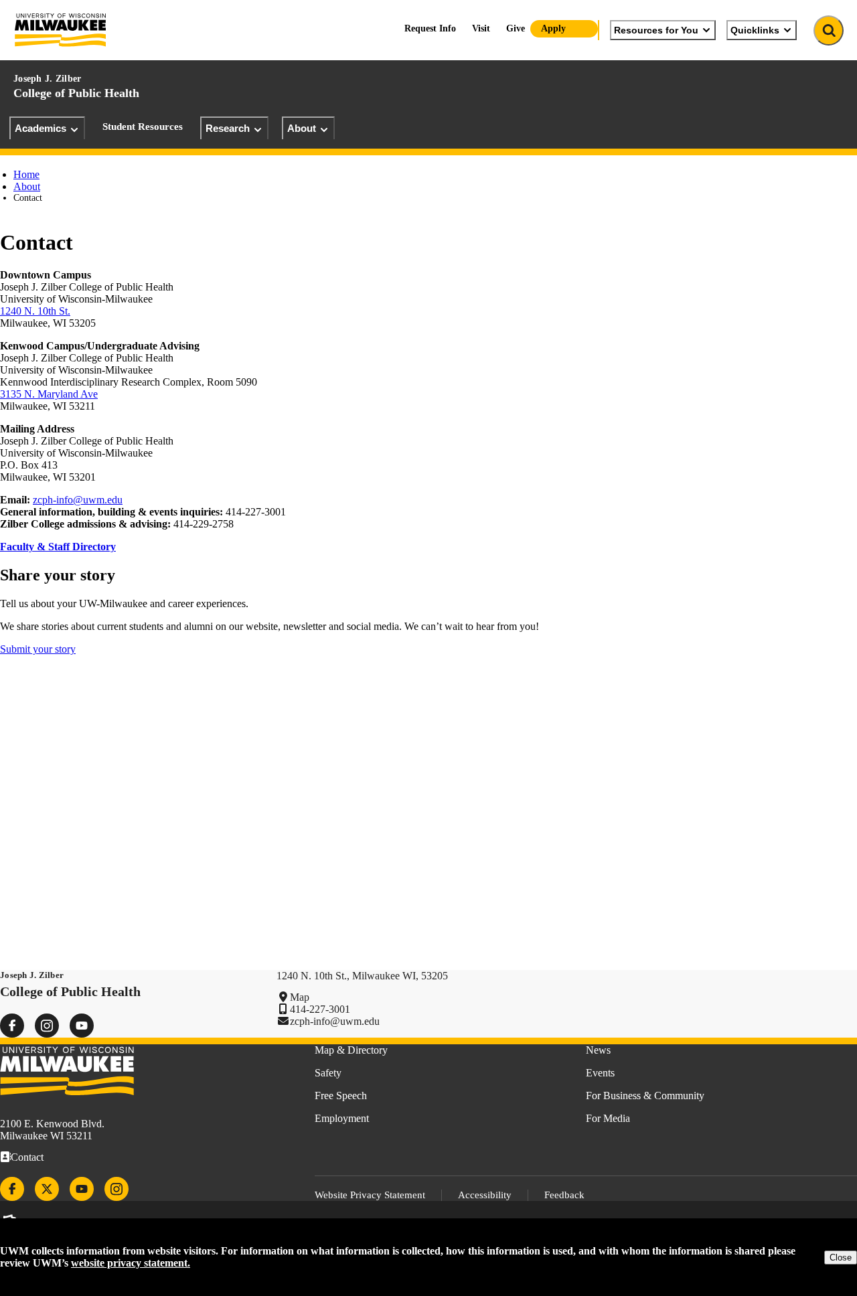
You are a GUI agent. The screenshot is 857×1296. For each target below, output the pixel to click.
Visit (481, 28)
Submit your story (38, 649)
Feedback (564, 1195)
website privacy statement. (130, 1263)
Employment (342, 1118)
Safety (328, 1072)
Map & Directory (351, 1050)
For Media (608, 1118)
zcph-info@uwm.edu (78, 499)
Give (515, 28)
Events (600, 1072)
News (598, 1050)
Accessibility (485, 1195)
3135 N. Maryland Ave (49, 394)
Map (299, 997)
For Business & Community (645, 1095)
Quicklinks (754, 30)
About (301, 128)
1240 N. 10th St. (35, 311)
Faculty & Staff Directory (58, 546)
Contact (27, 1157)
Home (26, 174)
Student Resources (142, 126)
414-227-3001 (320, 1009)
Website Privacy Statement (370, 1195)
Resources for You (656, 30)
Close (841, 1257)
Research (228, 128)
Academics (40, 128)
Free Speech (341, 1095)
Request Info (430, 28)
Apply (553, 28)
